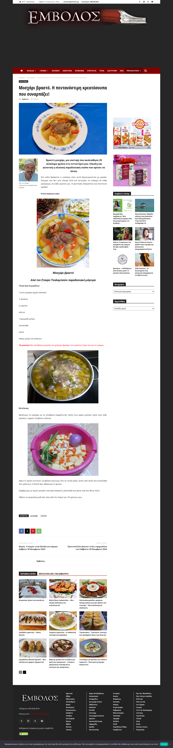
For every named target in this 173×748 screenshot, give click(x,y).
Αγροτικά (69, 693)
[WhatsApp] (38, 531)
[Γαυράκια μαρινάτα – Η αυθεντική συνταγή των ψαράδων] (63, 620)
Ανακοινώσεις (71, 710)
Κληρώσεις (117, 699)
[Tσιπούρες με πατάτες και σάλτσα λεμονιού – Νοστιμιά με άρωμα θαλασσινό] (93, 647)
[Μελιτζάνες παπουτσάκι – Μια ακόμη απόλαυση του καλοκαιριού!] (63, 588)
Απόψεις (69, 716)
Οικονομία (116, 716)
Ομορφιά (116, 718)
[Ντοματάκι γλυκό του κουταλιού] (32, 588)
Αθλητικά (67, 70)
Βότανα (68, 727)
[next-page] (24, 672)
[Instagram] (144, 2)
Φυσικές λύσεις (141, 727)
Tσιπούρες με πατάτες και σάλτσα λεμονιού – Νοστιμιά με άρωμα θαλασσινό (93, 662)
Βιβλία (68, 724)
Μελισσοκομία (118, 713)
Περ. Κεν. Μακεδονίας (143, 693)
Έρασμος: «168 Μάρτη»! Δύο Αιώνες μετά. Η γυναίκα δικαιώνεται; (122, 270)
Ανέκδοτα (69, 713)
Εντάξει (164, 744)
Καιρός (115, 696)
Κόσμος (56, 70)
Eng (122, 70)
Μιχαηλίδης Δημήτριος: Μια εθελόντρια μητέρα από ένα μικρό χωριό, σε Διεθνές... (122, 218)
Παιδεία (116, 721)
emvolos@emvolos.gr (71, 2)
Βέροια (68, 721)
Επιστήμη (92, 713)
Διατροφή (112, 70)
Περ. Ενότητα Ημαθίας (144, 696)
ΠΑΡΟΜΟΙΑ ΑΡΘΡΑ (28, 573)
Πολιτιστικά (140, 702)
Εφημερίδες (93, 724)
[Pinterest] (33, 531)
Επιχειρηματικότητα (96, 716)
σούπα (44, 516)
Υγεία (101, 70)
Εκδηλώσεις (93, 704)
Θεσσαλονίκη (94, 729)
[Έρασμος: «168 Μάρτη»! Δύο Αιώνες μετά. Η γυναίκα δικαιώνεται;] (122, 259)
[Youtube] (152, 2)
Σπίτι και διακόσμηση (144, 710)
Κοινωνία (79, 70)
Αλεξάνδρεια (70, 702)
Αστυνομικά (70, 718)
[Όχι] (170, 744)
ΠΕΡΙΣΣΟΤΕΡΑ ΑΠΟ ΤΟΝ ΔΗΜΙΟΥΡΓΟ (54, 573)
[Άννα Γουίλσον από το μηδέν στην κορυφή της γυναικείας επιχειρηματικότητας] (144, 233)
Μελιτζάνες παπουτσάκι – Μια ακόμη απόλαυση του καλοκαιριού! (61, 602)
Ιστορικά (116, 693)
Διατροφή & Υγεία (95, 702)
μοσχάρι (34, 516)
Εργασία (92, 718)
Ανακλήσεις (70, 707)
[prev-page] (20, 672)
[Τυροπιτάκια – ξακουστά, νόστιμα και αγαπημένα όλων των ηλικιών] (93, 620)
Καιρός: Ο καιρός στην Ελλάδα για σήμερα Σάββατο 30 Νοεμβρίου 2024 (38, 547)
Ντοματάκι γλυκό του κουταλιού (31, 600)
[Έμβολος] (86, 17)
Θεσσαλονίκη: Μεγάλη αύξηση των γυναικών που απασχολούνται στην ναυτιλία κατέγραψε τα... (144, 218)
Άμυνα (68, 704)
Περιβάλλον (117, 729)
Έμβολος (25, 99)
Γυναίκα (69, 729)
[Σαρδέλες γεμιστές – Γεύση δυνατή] (32, 620)
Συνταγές (91, 70)
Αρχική (22, 78)
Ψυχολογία (140, 729)
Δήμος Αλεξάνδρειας (96, 693)
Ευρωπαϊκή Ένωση (95, 721)
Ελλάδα (30, 70)
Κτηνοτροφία (118, 707)
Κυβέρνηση (117, 710)
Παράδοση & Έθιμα (120, 727)
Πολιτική (139, 699)
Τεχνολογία (140, 716)
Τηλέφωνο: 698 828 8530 (89, 2)
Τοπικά (43, 70)
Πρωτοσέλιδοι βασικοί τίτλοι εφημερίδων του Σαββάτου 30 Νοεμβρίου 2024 (87, 547)
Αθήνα (68, 696)
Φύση (138, 724)
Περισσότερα (133, 70)
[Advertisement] (86, 48)
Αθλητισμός (70, 699)
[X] (148, 2)
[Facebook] (140, 2)
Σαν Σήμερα (140, 704)
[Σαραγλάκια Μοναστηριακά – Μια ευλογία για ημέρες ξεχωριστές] (32, 647)
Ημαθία (91, 727)
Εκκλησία (92, 707)
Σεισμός (139, 707)
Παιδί (115, 724)
